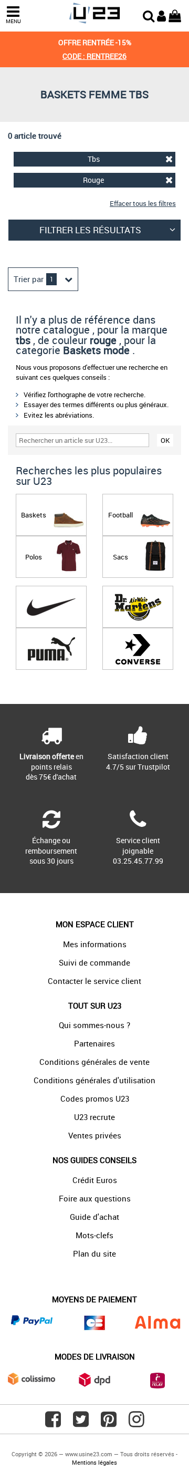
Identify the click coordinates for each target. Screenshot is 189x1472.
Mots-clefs (94, 1235)
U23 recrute (94, 1117)
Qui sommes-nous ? (94, 1025)
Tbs (94, 159)
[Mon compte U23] (161, 14)
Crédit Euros (94, 1180)
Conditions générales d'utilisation (94, 1080)
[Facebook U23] (53, 1423)
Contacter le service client (94, 981)
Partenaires (94, 1043)
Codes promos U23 (94, 1098)
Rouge (93, 180)
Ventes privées (94, 1135)
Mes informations (95, 944)
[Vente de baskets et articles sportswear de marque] (94, 13)
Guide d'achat (94, 1216)
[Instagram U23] (136, 1423)
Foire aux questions (95, 1198)
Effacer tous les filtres (143, 203)
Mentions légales (94, 1462)
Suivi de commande (94, 962)
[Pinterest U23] (109, 1423)
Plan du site (94, 1253)
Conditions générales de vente (94, 1061)
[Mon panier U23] (175, 14)
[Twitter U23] (81, 1423)
